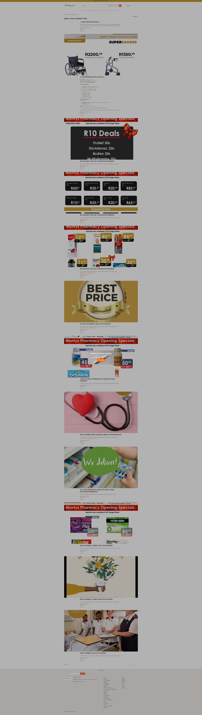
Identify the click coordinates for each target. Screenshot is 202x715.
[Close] (113, 352)
